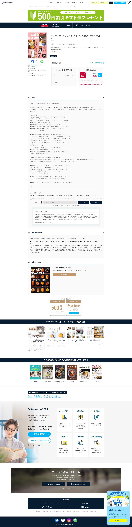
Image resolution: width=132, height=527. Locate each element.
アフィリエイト (47, 503)
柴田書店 (33, 66)
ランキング (74, 2)
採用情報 (85, 503)
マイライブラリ (59, 2)
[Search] (111, 3)
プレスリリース (47, 507)
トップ (29, 6)
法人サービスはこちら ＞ (35, 445)
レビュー (89, 25)
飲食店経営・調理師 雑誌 (52, 397)
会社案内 (69, 511)
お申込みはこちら (74, 313)
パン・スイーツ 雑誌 (45, 6)
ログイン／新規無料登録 (120, 2)
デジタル (56, 82)
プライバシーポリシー (46, 511)
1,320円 (67, 75)
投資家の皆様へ (85, 511)
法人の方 (82, 2)
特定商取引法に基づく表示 (59, 511)
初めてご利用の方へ (39, 440)
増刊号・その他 (78, 25)
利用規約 (38, 511)
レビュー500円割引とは (97, 63)
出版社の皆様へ (76, 511)
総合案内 (66, 499)
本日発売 (67, 2)
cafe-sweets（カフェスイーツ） (57, 6)
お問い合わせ (85, 507)
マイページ (50, 2)
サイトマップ (93, 511)
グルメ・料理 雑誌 (35, 6)
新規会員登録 (39, 434)
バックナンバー (68, 6)
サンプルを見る (64, 274)
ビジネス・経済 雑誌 (35, 397)
